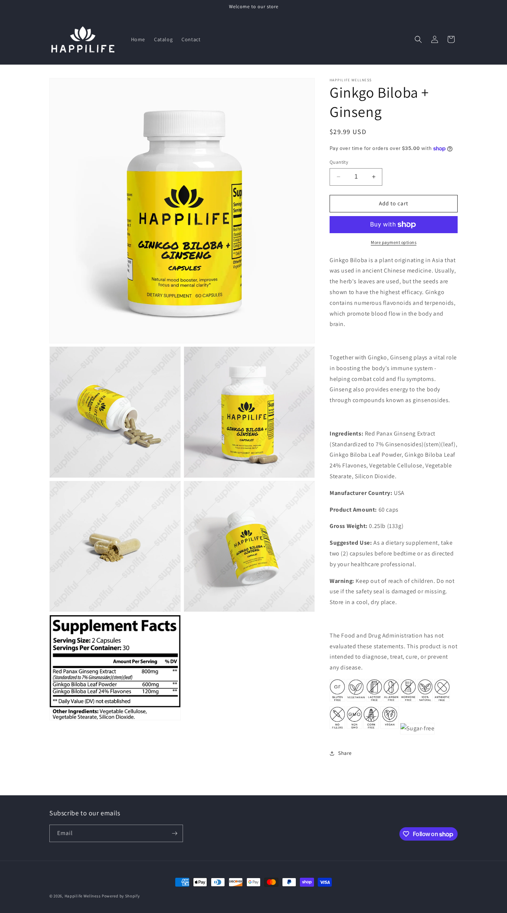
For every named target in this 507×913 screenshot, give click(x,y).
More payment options (393, 242)
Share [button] (345, 753)
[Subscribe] (174, 833)
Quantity (339, 162)
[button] (418, 39)
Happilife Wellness (83, 896)
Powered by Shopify (121, 896)
